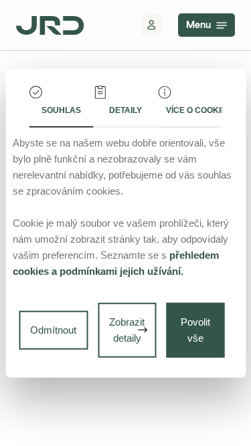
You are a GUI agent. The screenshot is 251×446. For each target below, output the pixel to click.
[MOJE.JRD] (151, 25)
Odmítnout (53, 330)
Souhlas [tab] (61, 109)
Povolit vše (195, 330)
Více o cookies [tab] (194, 109)
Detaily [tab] (125, 109)
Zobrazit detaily (127, 330)
